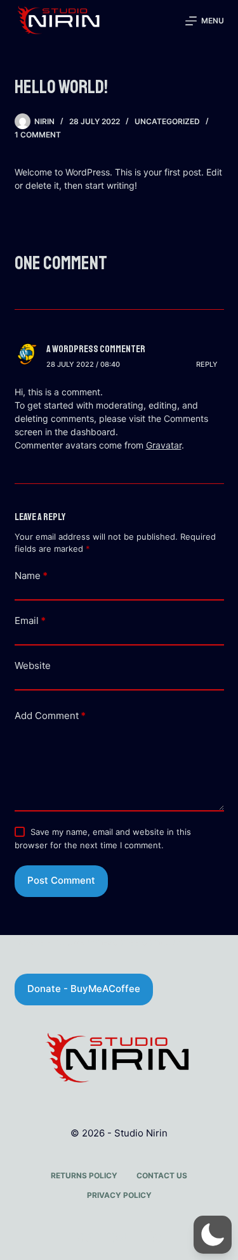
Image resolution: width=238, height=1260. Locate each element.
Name (31, 576)
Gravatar (164, 445)
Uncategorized (167, 121)
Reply (207, 364)
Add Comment (50, 716)
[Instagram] (119, 1237)
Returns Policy (84, 1175)
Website (33, 665)
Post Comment (61, 880)
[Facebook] (154, 1237)
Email (30, 620)
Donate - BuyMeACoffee (83, 989)
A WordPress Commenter (95, 349)
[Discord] (84, 1237)
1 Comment (38, 134)
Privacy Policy (119, 1195)
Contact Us (161, 1175)
